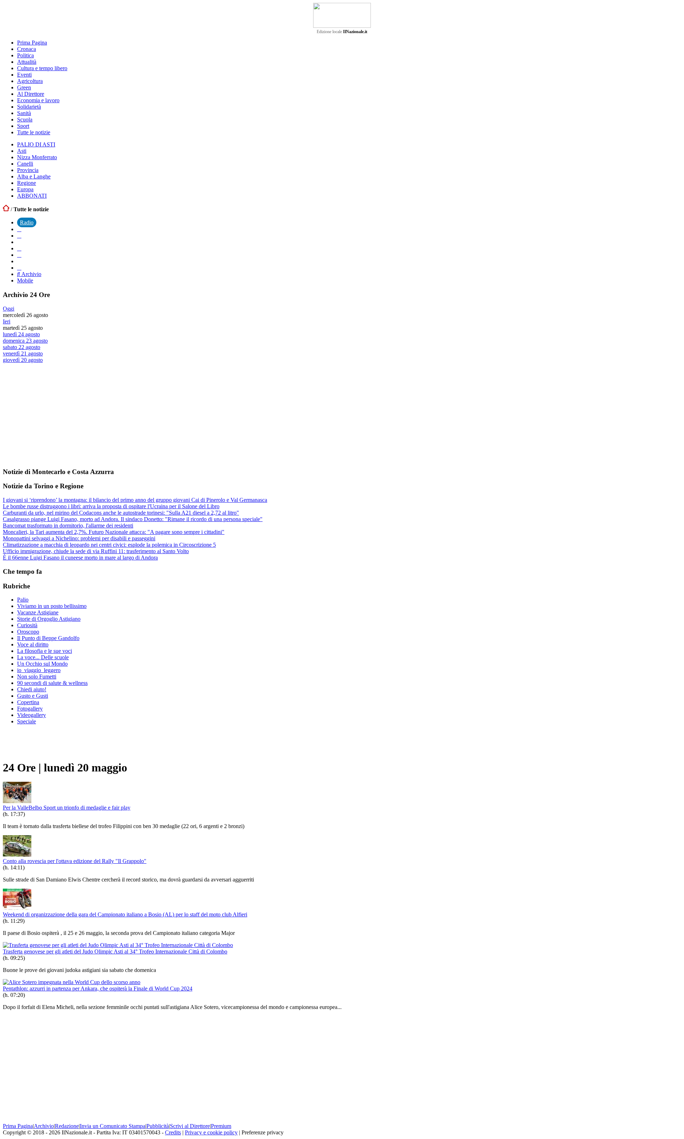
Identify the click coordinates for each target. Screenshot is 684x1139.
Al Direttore (30, 94)
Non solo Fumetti (36, 676)
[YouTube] (19, 248)
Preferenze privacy (263, 1132)
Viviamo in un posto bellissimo (52, 606)
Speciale (26, 721)
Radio (26, 222)
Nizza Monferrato (37, 157)
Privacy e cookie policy (211, 1132)
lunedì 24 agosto (21, 334)
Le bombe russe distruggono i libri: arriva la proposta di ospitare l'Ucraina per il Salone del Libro (111, 506)
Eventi (24, 75)
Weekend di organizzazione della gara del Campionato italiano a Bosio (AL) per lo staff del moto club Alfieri (125, 914)
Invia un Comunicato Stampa (112, 1126)
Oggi (8, 309)
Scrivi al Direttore (190, 1126)
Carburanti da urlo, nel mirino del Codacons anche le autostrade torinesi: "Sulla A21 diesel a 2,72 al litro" (121, 513)
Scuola (24, 119)
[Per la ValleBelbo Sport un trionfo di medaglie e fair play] (17, 801)
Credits (173, 1132)
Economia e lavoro (38, 100)
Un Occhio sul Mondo (42, 664)
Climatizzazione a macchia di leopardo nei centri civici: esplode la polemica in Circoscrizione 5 (109, 545)
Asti (21, 151)
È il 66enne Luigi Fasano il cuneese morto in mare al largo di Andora (80, 558)
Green (24, 87)
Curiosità (27, 625)
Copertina (28, 702)
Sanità (24, 113)
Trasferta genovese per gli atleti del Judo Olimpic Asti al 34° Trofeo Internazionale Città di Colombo (115, 951)
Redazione (67, 1126)
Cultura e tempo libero (42, 68)
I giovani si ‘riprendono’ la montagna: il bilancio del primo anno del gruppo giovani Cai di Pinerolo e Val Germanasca (135, 500)
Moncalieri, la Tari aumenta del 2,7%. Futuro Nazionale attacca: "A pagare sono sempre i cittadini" (113, 532)
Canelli (25, 164)
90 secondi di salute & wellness (52, 683)
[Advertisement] (56, 414)
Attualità (26, 62)
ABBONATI (32, 196)
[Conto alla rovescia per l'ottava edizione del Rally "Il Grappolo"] (17, 855)
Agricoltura (30, 81)
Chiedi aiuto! (31, 689)
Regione (26, 183)
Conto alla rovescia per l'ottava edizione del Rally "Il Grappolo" (74, 861)
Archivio (30, 274)
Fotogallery (30, 709)
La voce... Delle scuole (43, 657)
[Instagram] (19, 236)
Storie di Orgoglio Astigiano (49, 619)
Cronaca (26, 49)
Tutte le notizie (33, 132)
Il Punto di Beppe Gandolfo (48, 638)
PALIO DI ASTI (36, 144)
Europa (25, 189)
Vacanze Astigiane (37, 612)
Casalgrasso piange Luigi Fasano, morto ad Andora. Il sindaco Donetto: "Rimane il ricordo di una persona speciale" (133, 519)
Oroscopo (28, 632)
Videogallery (31, 715)
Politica (25, 55)
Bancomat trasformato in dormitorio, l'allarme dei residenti (68, 525)
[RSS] (19, 255)
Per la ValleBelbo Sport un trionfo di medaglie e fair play (66, 808)
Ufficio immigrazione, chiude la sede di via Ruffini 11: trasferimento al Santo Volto (96, 551)
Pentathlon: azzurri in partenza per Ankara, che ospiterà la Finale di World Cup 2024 (97, 988)
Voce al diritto (32, 644)
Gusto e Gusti (32, 696)
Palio (22, 600)
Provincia (27, 170)
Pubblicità (157, 1126)
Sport (23, 126)
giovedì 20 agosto (23, 360)
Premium (221, 1126)
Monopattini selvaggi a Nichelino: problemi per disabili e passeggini (79, 538)
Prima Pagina (32, 43)
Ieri (6, 321)
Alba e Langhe (34, 176)
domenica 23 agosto (25, 341)
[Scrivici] (19, 268)
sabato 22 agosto (21, 347)
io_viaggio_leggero (39, 670)
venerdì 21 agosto (23, 353)
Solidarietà (29, 107)
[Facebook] (19, 229)
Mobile (25, 280)
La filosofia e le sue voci (44, 651)
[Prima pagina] (6, 209)
